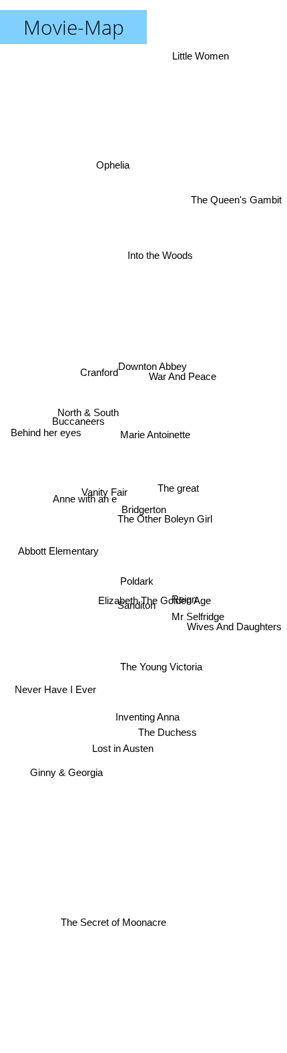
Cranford (101, 354)
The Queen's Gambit (236, 173)
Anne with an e (85, 488)
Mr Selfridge (198, 616)
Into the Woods (157, 260)
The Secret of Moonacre (113, 926)
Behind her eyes (45, 431)
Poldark (137, 583)
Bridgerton (143, 509)
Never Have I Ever (54, 689)
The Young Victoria (158, 704)
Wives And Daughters (234, 622)
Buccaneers (78, 415)
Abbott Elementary (56, 551)
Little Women (202, 56)
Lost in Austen (126, 761)
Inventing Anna (148, 719)
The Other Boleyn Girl (165, 532)
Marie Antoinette (160, 450)
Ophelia (114, 161)
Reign (185, 579)
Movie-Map (73, 27)
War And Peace (181, 367)
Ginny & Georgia (65, 771)
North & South (89, 401)
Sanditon (136, 605)
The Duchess (168, 737)
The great (178, 487)
